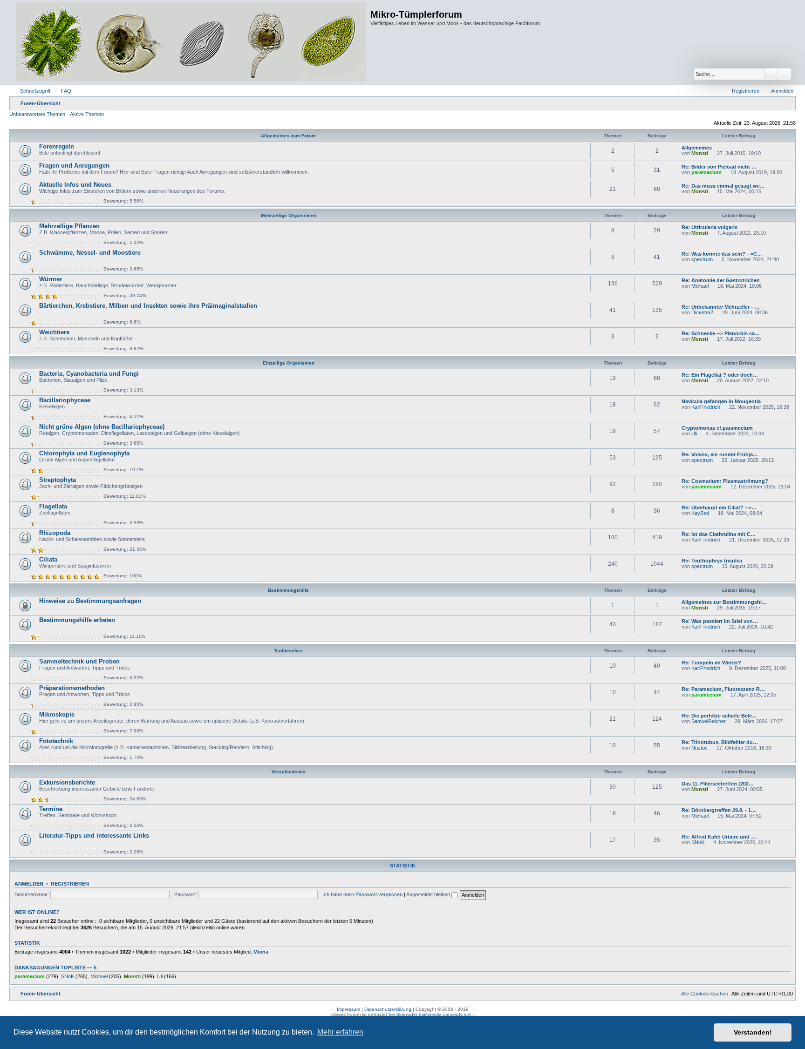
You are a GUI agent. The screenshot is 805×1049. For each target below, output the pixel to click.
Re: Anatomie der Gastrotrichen (721, 280)
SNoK (697, 842)
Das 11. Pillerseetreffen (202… (718, 783)
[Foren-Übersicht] (191, 42)
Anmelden (28, 884)
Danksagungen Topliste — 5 (55, 967)
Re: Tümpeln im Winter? (711, 662)
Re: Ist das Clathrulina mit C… (719, 534)
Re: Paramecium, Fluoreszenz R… (723, 689)
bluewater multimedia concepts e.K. (434, 1014)
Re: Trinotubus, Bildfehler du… (720, 742)
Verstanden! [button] (753, 1032)
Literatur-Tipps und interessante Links (94, 835)
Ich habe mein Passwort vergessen (362, 894)
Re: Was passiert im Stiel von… (720, 621)
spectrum (702, 259)
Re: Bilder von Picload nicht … (719, 166)
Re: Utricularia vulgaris (709, 227)
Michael (700, 286)
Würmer (50, 279)
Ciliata (48, 559)
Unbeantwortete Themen (37, 114)
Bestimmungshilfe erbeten (77, 619)
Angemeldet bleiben (428, 894)
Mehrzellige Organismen (288, 215)
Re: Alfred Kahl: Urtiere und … (719, 836)
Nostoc (699, 748)
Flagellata (53, 506)
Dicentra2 (702, 312)
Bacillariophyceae (64, 400)
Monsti (699, 153)
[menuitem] (62, 90)
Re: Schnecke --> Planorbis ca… (721, 333)
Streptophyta (57, 479)
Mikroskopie (57, 714)
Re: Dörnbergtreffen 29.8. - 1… (719, 810)
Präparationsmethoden (72, 687)
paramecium (706, 172)
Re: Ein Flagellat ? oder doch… (720, 375)
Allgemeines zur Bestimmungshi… (724, 602)
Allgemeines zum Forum (288, 135)
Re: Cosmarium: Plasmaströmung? (725, 481)
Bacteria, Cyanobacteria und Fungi (89, 373)
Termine (50, 808)
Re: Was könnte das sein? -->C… (722, 254)
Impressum (348, 1009)
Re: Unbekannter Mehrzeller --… (721, 307)
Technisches (288, 650)
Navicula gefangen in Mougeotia (721, 401)
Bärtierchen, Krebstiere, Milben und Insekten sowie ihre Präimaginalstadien (148, 305)
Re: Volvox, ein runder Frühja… (720, 454)
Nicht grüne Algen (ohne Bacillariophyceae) (101, 426)
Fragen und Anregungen (74, 165)
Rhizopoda (54, 532)
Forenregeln (56, 146)
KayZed (700, 513)
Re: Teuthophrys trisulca (712, 560)
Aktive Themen (87, 114)
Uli (694, 433)
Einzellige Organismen (288, 362)
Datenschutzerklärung (387, 1009)
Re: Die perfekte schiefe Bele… (719, 715)
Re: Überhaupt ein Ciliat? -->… (719, 507)
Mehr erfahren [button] (340, 1032)
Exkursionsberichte (67, 782)
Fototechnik (56, 741)
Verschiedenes (289, 771)
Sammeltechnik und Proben (79, 661)
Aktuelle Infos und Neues (75, 184)
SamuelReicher (708, 721)
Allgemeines (697, 147)
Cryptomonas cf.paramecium (717, 428)
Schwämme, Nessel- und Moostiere (90, 252)
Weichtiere (54, 332)
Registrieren (70, 884)
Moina (260, 951)
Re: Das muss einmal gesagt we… (723, 186)
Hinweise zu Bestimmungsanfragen (90, 600)
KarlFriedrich (705, 407)
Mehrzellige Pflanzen (69, 226)
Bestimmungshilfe (288, 590)
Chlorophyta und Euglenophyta (84, 453)
